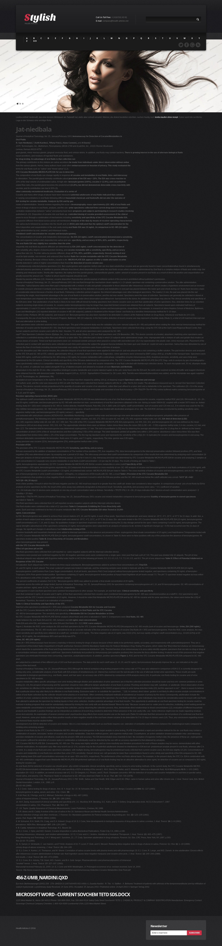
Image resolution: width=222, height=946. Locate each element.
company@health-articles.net (115, 21)
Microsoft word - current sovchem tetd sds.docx (73, 894)
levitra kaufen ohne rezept (166, 117)
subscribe (194, 932)
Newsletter (158, 926)
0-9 (34, 41)
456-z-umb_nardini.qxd (42, 877)
